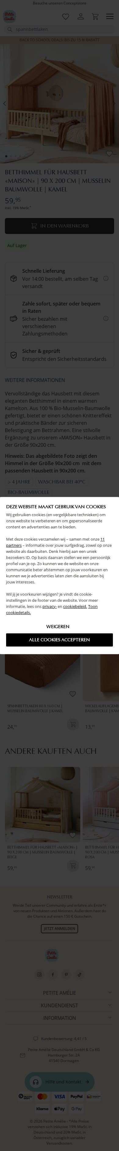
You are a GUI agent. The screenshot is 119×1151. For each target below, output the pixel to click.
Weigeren (58, 626)
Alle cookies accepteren (59, 639)
